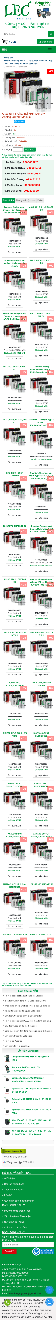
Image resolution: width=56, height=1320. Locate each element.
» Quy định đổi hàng (13, 1221)
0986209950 (32, 185)
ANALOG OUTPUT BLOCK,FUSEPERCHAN (41, 835)
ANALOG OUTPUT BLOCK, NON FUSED (15, 885)
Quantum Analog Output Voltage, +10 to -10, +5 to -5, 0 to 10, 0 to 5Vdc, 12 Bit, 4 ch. (41, 582)
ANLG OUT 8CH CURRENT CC (15, 368)
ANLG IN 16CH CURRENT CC (41, 261)
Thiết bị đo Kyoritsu (13, 1041)
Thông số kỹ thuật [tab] (25, 200)
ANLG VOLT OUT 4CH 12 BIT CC (15, 633)
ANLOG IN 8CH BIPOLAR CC (15, 580)
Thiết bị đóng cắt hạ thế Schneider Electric (24, 996)
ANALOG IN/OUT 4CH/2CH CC (14, 421)
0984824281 (33, 179)
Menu (4, 49)
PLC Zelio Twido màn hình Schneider (21, 63)
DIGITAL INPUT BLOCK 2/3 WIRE (15, 734)
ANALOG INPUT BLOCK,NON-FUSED (15, 835)
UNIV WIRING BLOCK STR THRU (41, 633)
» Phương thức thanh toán (16, 1210)
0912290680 (31, 190)
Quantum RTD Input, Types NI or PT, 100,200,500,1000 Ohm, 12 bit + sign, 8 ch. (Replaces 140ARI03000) (41, 423)
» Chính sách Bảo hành (14, 1227)
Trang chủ (8, 57)
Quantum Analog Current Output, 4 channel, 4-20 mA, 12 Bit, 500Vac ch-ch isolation (14, 316)
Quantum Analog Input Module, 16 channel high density (15, 263)
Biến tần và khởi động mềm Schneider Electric (25, 1001)
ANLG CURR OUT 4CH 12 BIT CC (41, 314)
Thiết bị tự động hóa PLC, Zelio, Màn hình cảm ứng (28, 1021)
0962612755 (34, 167)
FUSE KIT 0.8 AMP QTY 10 (15, 934)
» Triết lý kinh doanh (13, 1189)
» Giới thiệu (8, 1178)
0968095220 (30, 162)
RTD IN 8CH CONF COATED (14, 474)
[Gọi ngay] (7, 1302)
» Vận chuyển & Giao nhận (16, 1216)
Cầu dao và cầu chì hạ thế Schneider (21, 1026)
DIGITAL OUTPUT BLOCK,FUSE (41, 734)
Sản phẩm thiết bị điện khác (17, 1046)
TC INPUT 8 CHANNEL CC (15, 526)
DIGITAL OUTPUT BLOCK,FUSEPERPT (15, 784)
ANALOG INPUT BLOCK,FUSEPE (41, 784)
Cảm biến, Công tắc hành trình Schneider (23, 1016)
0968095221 (34, 173)
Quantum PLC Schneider (15, 66)
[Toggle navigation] (50, 50)
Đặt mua (29, 149)
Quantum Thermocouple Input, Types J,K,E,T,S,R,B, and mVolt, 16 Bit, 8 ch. (41, 476)
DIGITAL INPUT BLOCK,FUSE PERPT (15, 684)
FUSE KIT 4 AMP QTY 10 (41, 934)
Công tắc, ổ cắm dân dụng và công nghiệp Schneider (28, 1031)
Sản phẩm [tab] (8, 200)
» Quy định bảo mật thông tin (18, 1200)
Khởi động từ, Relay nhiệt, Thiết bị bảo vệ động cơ (27, 1006)
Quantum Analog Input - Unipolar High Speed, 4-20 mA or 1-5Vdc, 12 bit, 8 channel (15, 210)
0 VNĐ (12, 42)
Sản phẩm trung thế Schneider (18, 1036)
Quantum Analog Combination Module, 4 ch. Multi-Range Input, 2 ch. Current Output (41, 369)
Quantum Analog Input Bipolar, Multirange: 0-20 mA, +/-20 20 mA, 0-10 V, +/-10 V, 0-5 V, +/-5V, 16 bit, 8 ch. (41, 529)
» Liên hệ (7, 1195)
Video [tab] (40, 200)
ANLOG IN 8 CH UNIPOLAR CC (41, 208)
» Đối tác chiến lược (13, 1183)
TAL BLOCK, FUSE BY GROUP (41, 684)
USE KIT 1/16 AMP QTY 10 (41, 884)
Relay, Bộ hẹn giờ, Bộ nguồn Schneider (22, 1011)
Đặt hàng (16, 252)
